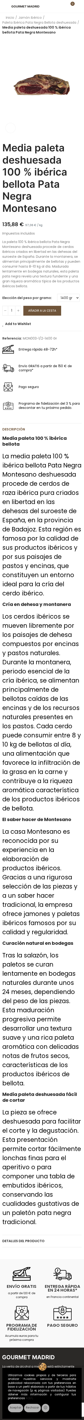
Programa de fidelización (21, 1327)
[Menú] (4, 6)
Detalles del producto (23, 1241)
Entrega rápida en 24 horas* (62, 1288)
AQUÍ (29, 1398)
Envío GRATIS (21, 1286)
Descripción (13, 429)
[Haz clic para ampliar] (10, 128)
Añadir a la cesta (42, 310)
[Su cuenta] (79, 6)
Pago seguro (62, 1325)
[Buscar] (62, 6)
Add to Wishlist (18, 323)
